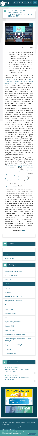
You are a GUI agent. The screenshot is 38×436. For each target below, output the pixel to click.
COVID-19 (8, 279)
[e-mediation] (18, 393)
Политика (8, 292)
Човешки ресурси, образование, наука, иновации (18, 340)
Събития (8, 349)
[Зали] (22, 2)
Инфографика (9, 258)
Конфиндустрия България (14, 180)
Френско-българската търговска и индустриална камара (19, 182)
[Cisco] (18, 401)
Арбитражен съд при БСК (13, 271)
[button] (30, 2)
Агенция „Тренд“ (10, 79)
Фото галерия (9, 250)
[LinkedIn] (17, 2)
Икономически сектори (13, 305)
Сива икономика (10, 313)
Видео (7, 254)
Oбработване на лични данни (26, 427)
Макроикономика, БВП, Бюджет (16, 345)
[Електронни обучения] (18, 409)
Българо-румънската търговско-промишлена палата (19, 173)
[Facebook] (19, 2)
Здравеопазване (10, 353)
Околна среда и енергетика (14, 296)
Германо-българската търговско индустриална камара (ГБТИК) (19, 81)
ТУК (23, 230)
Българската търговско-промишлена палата (19, 177)
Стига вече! (8, 288)
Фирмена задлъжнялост (13, 322)
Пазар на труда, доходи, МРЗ (15, 334)
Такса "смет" (9, 309)
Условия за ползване (8, 427)
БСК (6, 317)
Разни (7, 284)
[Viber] (14, 2)
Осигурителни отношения (13, 301)
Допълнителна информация (12, 433)
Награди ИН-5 (9, 326)
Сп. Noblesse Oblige (11, 275)
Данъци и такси (10, 330)
